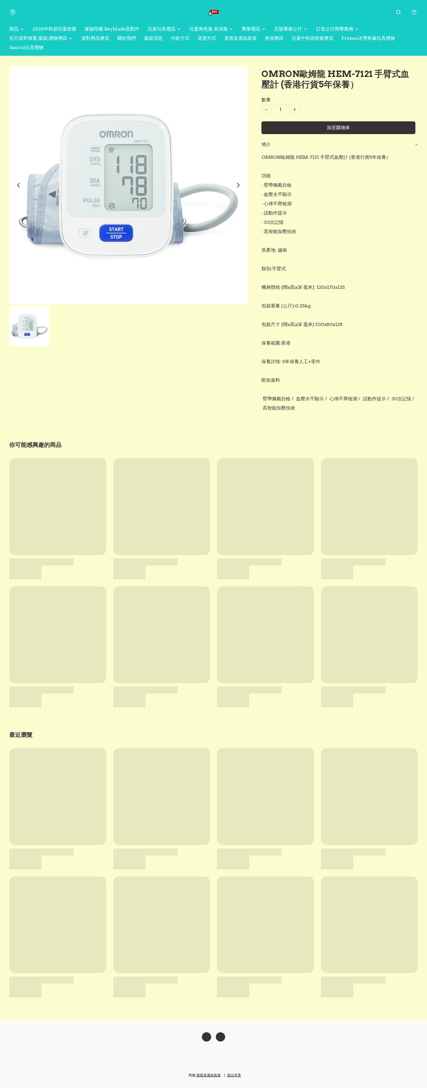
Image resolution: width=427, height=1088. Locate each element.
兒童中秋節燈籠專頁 (312, 38)
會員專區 (274, 38)
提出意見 (234, 1075)
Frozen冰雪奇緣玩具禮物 (368, 38)
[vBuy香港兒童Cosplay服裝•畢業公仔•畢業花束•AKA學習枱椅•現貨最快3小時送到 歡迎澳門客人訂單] (213, 12)
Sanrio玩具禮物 (26, 47)
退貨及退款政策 (240, 38)
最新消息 (153, 38)
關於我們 (126, 38)
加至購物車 (338, 127)
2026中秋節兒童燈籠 (54, 29)
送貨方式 (207, 38)
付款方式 (180, 38)
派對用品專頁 (95, 38)
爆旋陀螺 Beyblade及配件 (112, 29)
